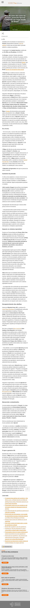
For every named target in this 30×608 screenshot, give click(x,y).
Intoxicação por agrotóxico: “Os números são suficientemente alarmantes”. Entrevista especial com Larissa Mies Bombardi (16, 537)
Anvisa (8, 111)
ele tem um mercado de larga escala (15, 69)
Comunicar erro (7, 546)
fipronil (23, 62)
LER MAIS (5, 562)
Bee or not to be (17, 328)
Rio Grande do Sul (6, 391)
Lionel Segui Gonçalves (8, 309)
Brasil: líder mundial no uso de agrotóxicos (15, 526)
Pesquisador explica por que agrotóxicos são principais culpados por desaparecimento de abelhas (16, 507)
